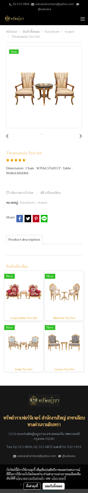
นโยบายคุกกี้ (59, 478)
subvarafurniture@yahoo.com (54, 4)
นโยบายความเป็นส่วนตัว (30, 478)
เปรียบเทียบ (52, 193)
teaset (42, 203)
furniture (28, 203)
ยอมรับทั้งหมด (53, 486)
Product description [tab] (24, 240)
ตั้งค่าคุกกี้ (32, 486)
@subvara (44, 9)
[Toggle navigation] (82, 19)
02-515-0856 (21, 4)
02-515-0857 (43, 447)
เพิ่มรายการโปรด (21, 193)
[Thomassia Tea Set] (44, 87)
